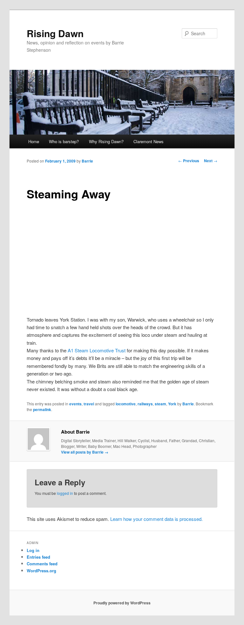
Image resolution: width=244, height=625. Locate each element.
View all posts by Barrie (84, 452)
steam (160, 404)
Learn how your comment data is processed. (156, 518)
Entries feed (38, 557)
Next (210, 160)
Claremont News (148, 141)
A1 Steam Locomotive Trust (96, 350)
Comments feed (42, 564)
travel (89, 404)
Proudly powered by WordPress (122, 603)
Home (33, 141)
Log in (33, 550)
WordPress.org (41, 571)
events (75, 404)
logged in (65, 493)
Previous (188, 160)
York (172, 404)
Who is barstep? (64, 141)
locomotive (126, 404)
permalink (42, 409)
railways (145, 404)
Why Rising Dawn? (106, 141)
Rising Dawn (55, 33)
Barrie (87, 161)
